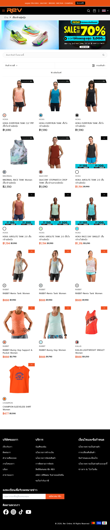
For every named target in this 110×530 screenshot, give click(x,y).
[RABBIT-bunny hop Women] (40, 342)
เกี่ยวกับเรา (7, 447)
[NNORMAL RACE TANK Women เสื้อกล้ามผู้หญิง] (19, 152)
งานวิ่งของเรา (8, 464)
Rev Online (67, 523)
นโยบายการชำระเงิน (45, 452)
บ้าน (6, 17)
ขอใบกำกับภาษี (42, 481)
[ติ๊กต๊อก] (21, 512)
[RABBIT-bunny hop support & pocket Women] (4, 342)
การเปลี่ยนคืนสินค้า (86, 452)
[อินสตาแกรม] (13, 512)
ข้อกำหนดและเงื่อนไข (88, 458)
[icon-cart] (94, 10)
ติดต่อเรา (7, 452)
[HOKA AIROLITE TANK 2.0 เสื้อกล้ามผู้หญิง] (77, 171)
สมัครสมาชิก (55, 496)
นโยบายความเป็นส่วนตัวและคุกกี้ (92, 464)
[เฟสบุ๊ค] (6, 512)
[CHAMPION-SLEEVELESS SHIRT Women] (4, 398)
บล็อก (5, 469)
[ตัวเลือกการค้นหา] (104, 55)
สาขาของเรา (8, 475)
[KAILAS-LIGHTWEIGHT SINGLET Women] (77, 342)
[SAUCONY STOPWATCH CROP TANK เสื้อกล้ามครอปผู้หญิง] (55, 152)
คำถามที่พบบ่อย (9, 458)
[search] (88, 10)
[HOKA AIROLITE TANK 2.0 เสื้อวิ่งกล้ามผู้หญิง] (40, 228)
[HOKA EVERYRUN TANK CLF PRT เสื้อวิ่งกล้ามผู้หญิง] (19, 95)
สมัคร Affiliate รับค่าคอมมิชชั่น (50, 475)
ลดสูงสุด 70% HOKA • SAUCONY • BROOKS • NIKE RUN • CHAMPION (49, 3)
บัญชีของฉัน (41, 447)
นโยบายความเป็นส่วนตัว (89, 447)
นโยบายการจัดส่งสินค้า (46, 458)
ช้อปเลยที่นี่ (80, 3)
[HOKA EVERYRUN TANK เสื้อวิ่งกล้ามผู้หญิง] (55, 95)
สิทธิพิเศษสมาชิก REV (45, 469)
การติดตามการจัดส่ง (44, 464)
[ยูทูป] (28, 512)
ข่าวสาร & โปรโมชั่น (87, 469)
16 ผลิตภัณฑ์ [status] (56, 72)
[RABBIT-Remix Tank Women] (4, 285)
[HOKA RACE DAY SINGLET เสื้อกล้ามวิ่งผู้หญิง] (77, 228)
